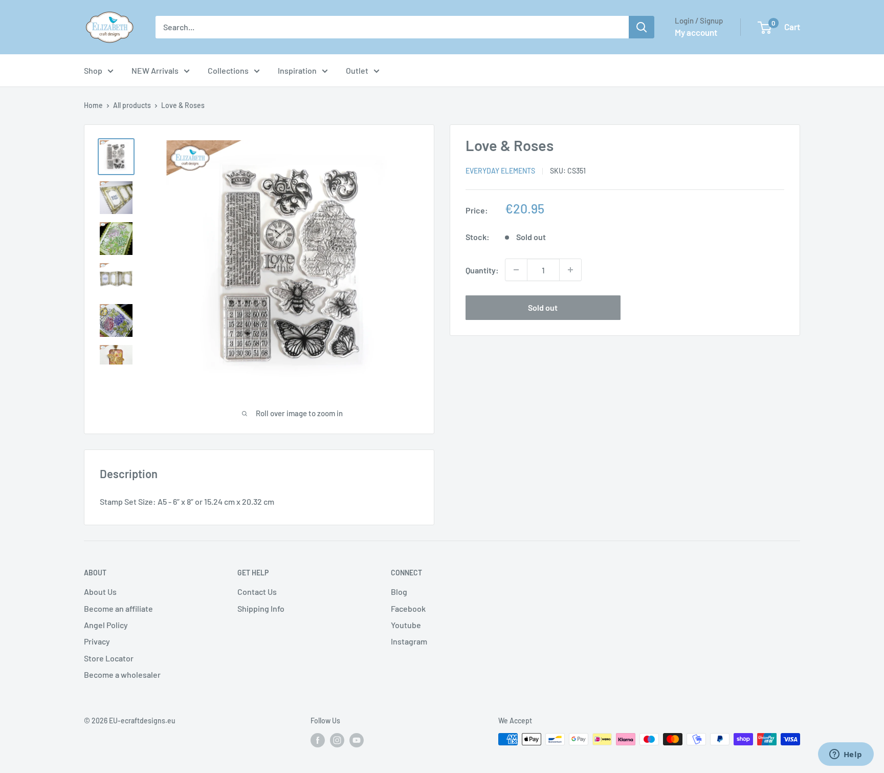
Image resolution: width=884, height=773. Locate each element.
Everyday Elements (500, 170)
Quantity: (482, 269)
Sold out (543, 307)
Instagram (409, 641)
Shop (93, 70)
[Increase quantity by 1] (570, 270)
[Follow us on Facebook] (318, 740)
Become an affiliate (118, 608)
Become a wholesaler (122, 674)
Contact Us (257, 591)
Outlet (357, 70)
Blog (399, 591)
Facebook (408, 608)
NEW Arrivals (155, 70)
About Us (100, 591)
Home (93, 105)
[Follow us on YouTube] (356, 740)
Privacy (97, 641)
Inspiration (297, 70)
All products (132, 105)
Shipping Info (260, 608)
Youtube (406, 625)
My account (696, 32)
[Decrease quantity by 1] (516, 270)
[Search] (641, 27)
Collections (228, 70)
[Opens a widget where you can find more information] (845, 755)
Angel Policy (106, 625)
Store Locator (109, 658)
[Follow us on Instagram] (337, 740)
